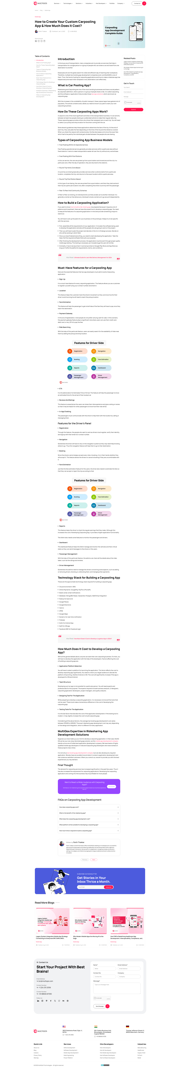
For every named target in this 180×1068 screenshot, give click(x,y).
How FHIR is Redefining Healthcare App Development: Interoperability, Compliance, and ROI (133, 73)
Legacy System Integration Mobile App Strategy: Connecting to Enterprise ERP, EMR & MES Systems (133, 63)
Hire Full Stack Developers (107, 1058)
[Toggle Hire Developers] (106, 3)
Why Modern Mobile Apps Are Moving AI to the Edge (133, 68)
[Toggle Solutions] (82, 3)
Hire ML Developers (105, 1050)
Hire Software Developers (107, 1055)
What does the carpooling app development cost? (74, 819)
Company (121, 973)
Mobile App (38, 16)
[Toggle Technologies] (72, 3)
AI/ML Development (69, 1048)
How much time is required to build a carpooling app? (75, 831)
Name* (95, 965)
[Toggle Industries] (92, 3)
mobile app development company (107, 741)
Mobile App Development (71, 1053)
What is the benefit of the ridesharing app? (72, 813)
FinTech (140, 1055)
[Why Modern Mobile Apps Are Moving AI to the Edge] (90, 921)
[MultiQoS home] (40, 3)
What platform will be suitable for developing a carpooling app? (78, 825)
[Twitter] (41, 41)
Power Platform (68, 1058)
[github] (59, 1000)
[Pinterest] (44, 41)
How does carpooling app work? (69, 807)
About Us (36, 1048)
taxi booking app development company (80, 753)
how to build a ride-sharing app (81, 207)
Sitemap (36, 1058)
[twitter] (55, 1000)
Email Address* (123, 965)
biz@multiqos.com (46, 981)
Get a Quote (111, 786)
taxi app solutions (97, 94)
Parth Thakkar (43, 31)
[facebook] (50, 1000)
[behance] (63, 1000)
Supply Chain (141, 1053)
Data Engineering (69, 1055)
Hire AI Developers (105, 1048)
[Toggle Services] (60, 3)
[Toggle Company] (124, 3)
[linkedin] (38, 1000)
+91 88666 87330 (45, 994)
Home (36, 10)
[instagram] (42, 1000)
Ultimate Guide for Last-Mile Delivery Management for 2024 (93, 257)
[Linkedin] (36, 41)
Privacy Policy (38, 1055)
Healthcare (141, 1050)
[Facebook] (39, 41)
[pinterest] (46, 1000)
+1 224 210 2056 (45, 988)
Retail (139, 1058)
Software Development (70, 1050)
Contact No (97, 973)
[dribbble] (67, 1000)
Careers (36, 1053)
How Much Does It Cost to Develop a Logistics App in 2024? (93, 639)
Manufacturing (142, 1048)
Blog (41, 10)
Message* (96, 981)
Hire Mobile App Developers (108, 1053)
